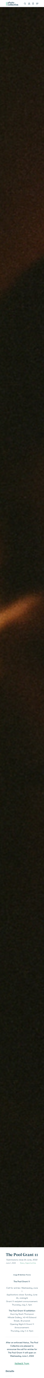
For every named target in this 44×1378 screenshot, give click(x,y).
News (22, 1263)
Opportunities (30, 1263)
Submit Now (22, 1363)
